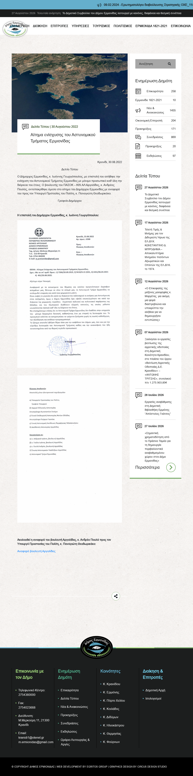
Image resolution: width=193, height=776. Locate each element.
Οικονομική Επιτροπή (155, 120)
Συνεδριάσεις (161, 137)
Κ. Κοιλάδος (111, 708)
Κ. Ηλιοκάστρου (113, 725)
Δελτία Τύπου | (41, 126)
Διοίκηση (40, 26)
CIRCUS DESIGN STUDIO (152, 766)
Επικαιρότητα (161, 91)
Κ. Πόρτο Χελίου (114, 700)
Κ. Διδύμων (110, 717)
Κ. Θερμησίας (112, 733)
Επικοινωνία (181, 26)
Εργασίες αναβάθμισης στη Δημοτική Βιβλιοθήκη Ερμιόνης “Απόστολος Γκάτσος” (158, 407)
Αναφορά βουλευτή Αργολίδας (36, 551)
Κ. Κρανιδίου (111, 684)
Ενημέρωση (19, 26)
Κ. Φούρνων (111, 742)
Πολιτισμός (123, 26)
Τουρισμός (101, 26)
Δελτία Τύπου (70, 698)
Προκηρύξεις (155, 128)
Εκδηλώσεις (161, 155)
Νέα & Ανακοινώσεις (161, 110)
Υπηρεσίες (80, 26)
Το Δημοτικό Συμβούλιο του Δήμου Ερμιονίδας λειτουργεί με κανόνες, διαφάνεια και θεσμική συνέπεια (121, 13)
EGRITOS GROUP (97, 766)
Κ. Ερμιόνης (111, 692)
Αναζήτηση (146, 63)
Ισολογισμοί (153, 698)
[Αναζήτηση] (169, 64)
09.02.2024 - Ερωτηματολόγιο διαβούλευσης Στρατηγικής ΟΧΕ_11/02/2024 (133, 4)
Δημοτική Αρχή (155, 690)
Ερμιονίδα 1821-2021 (151, 26)
